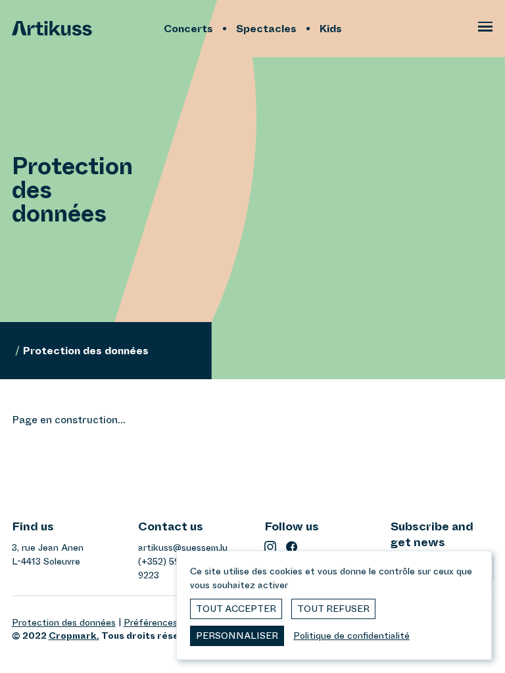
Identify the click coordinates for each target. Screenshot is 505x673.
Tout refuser (333, 608)
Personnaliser (237, 635)
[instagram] (270, 547)
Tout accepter (236, 608)
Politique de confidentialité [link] (351, 635)
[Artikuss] (84, 28)
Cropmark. (74, 635)
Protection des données (64, 622)
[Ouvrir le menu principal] (485, 29)
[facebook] (292, 547)
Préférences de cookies (175, 622)
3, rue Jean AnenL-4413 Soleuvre (48, 554)
